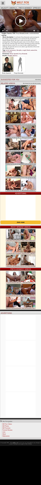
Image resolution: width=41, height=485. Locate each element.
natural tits (34, 50)
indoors (4, 52)
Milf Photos (5, 426)
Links (3, 432)
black (28, 50)
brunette (9, 52)
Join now (20, 222)
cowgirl (24, 50)
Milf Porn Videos (7, 424)
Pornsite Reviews (7, 430)
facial (7, 50)
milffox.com (15, 442)
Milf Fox (20, 3)
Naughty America (9, 8)
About (4, 434)
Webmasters (6, 436)
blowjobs (19, 50)
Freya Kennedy (23, 53)
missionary (13, 50)
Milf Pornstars (6, 428)
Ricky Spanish (14, 53)
